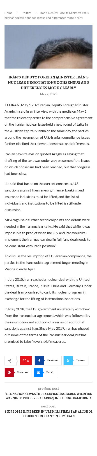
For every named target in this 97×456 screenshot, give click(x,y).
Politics (26, 13)
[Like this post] (25, 361)
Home (8, 13)
